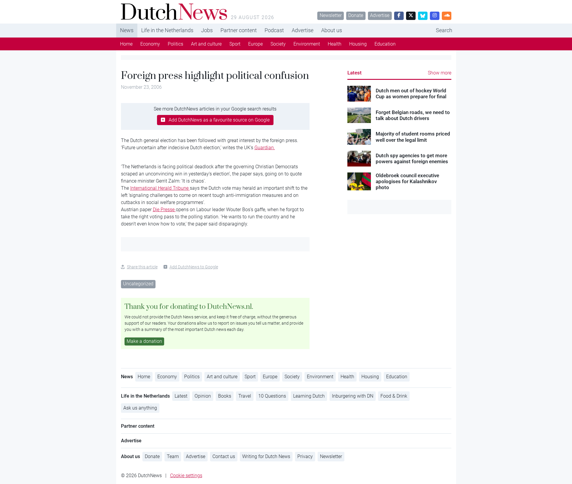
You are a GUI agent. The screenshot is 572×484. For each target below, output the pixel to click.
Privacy (305, 456)
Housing (358, 44)
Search (444, 30)
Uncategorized (138, 284)
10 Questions (272, 396)
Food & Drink (393, 396)
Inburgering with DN (352, 396)
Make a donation (144, 341)
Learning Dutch (309, 396)
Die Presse (164, 209)
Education (385, 44)
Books (224, 396)
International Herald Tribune (160, 188)
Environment (306, 44)
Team (173, 456)
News (126, 30)
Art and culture (206, 44)
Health (334, 44)
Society (278, 44)
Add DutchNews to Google (194, 266)
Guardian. (264, 147)
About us (331, 30)
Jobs (207, 30)
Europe (255, 44)
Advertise (379, 15)
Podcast (274, 30)
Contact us (223, 456)
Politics (175, 44)
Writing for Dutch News (266, 456)
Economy (150, 44)
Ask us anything (140, 408)
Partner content (238, 30)
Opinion (203, 396)
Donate (355, 15)
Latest (354, 73)
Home (126, 44)
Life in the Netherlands (167, 30)
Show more (439, 73)
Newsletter (331, 15)
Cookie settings (186, 475)
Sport (234, 44)
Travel (244, 396)
